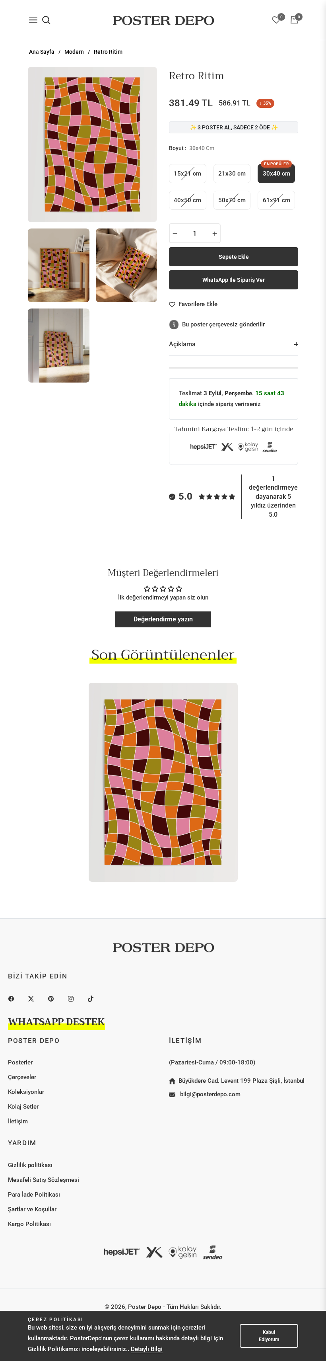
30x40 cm (276, 170)
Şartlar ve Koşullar (32, 1209)
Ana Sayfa (41, 52)
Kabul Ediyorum (269, 1336)
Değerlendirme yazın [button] (163, 619)
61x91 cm (276, 200)
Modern (74, 52)
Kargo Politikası (29, 1224)
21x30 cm (232, 173)
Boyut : (191, 148)
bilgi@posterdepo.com (210, 1094)
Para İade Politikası (34, 1194)
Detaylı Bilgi (147, 1349)
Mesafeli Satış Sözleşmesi (43, 1179)
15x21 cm (187, 173)
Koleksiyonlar (26, 1091)
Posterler (20, 1062)
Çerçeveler (22, 1077)
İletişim (18, 1121)
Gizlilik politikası (30, 1165)
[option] (92, 144)
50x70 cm (232, 200)
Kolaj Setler (23, 1106)
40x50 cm (187, 200)
